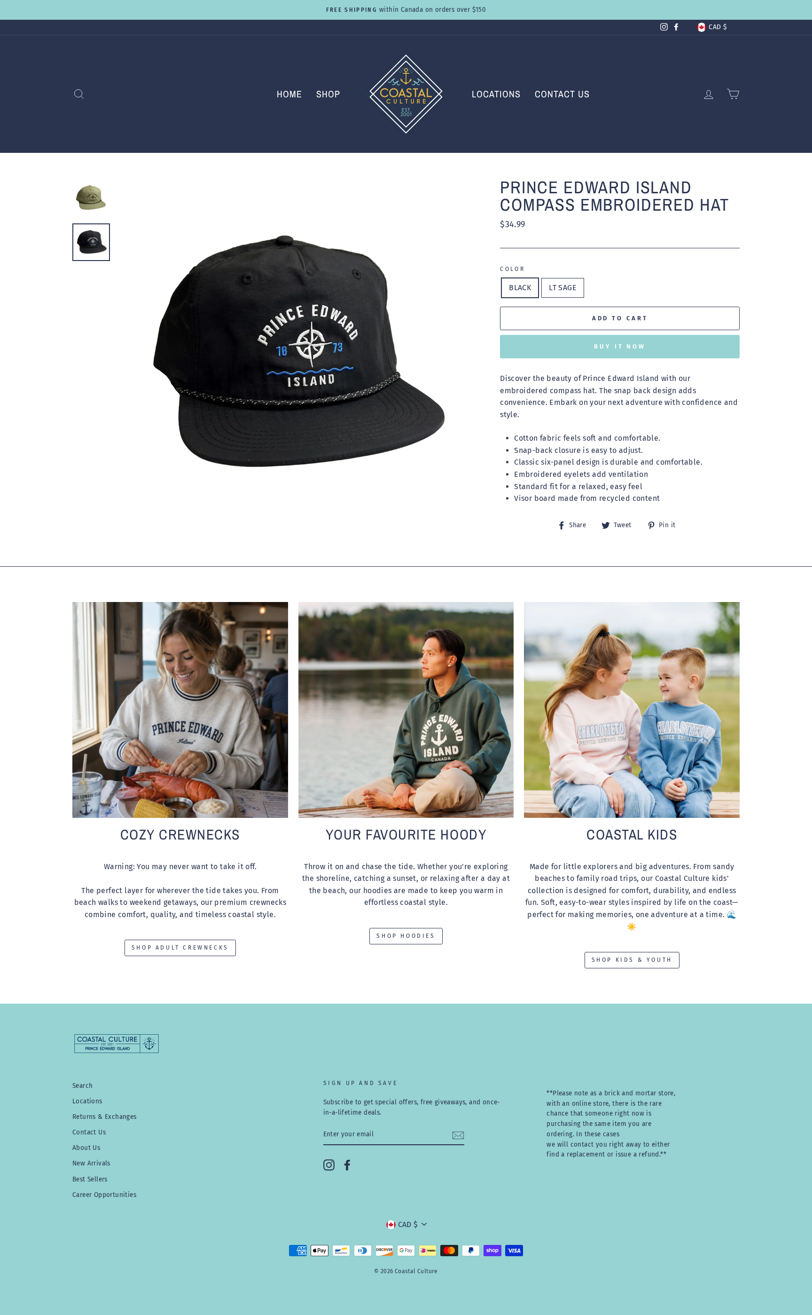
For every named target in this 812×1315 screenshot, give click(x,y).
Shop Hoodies (405, 936)
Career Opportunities (104, 1195)
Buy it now (620, 346)
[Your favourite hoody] (406, 710)
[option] (406, 10)
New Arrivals (91, 1163)
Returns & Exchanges (104, 1117)
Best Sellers (90, 1179)
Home (289, 93)
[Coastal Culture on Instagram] (329, 1165)
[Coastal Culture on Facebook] (347, 1165)
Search (82, 1086)
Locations (496, 93)
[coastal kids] (632, 710)
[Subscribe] (458, 1135)
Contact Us (562, 93)
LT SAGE (563, 287)
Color (512, 269)
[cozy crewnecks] (180, 710)
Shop (328, 93)
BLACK (520, 287)
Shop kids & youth (632, 960)
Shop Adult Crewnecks (180, 947)
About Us (86, 1148)
